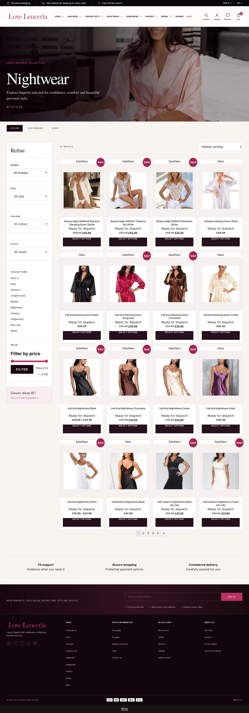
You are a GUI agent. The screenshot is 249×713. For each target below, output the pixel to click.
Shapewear (132, 16)
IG (9, 643)
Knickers (73, 16)
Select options (82, 239)
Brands (180, 16)
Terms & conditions (213, 651)
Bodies (14, 301)
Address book (164, 658)
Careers (208, 637)
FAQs (114, 651)
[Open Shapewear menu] (140, 16)
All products (71, 630)
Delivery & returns (120, 644)
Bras (58, 16)
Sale (189, 16)
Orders (161, 637)
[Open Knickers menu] (80, 16)
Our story (209, 630)
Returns (161, 644)
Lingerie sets (18, 295)
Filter (22, 369)
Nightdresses (35, 128)
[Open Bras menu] (63, 16)
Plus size (16, 324)
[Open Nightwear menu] (121, 16)
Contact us (117, 658)
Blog (124, 708)
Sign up (232, 597)
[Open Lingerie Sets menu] (102, 16)
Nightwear (113, 16)
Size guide (116, 630)
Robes (55, 128)
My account (163, 630)
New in (15, 278)
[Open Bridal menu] (170, 16)
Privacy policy (211, 644)
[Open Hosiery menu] (156, 16)
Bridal (165, 16)
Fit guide (116, 637)
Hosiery (149, 16)
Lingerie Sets (92, 16)
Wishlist (161, 651)
